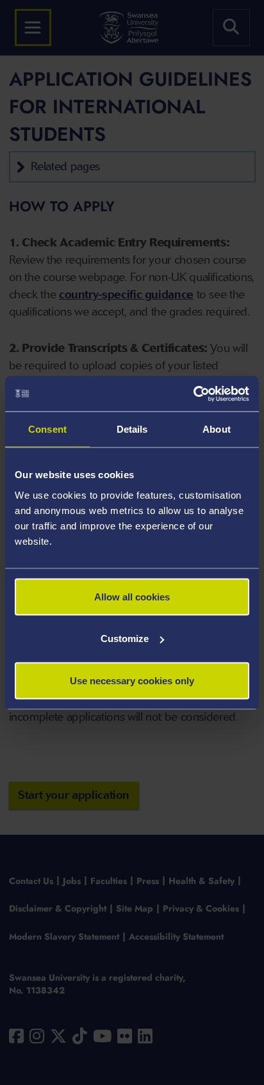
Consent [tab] (47, 429)
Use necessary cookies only (132, 680)
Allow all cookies (132, 596)
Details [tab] (132, 429)
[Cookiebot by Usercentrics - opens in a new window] (193, 393)
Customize (125, 638)
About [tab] (216, 429)
